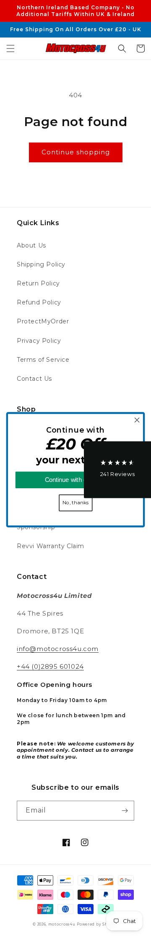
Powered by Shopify (97, 924)
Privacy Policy (39, 340)
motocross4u (62, 924)
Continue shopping (76, 152)
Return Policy (38, 283)
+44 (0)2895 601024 (50, 666)
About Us (31, 245)
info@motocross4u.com (58, 649)
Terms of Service (43, 359)
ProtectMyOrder (43, 321)
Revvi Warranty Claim (50, 546)
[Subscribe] (124, 811)
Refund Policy (39, 302)
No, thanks (75, 503)
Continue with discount (76, 479)
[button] (10, 48)
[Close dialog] (137, 419)
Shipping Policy (41, 264)
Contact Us (34, 378)
